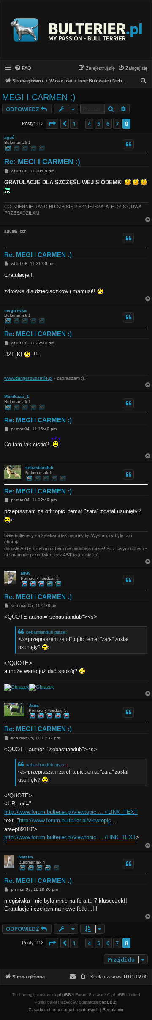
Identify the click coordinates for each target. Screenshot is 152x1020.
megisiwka (15, 310)
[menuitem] (22, 68)
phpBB (64, 994)
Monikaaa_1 (16, 396)
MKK (25, 573)
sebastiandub (39, 467)
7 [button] (117, 123)
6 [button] (107, 123)
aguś (9, 137)
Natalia (26, 857)
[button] (52, 124)
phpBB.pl (108, 1002)
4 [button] (89, 123)
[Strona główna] (76, 30)
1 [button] (74, 123)
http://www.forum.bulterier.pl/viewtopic (65, 820)
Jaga (34, 705)
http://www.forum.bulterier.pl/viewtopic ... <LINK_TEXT (71, 812)
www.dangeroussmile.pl (28, 378)
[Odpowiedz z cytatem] (128, 144)
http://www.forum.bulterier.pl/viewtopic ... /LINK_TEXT (70, 837)
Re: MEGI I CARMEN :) (42, 162)
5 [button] (98, 123)
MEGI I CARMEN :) (39, 97)
